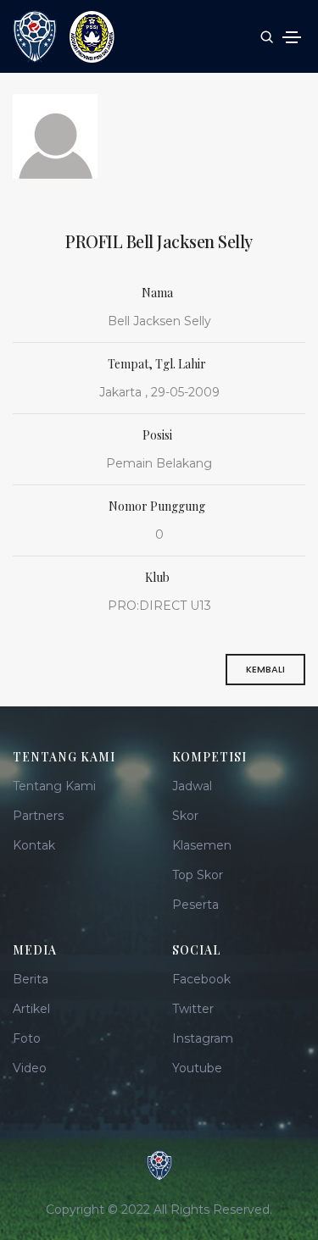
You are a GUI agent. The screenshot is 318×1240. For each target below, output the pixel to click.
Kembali (265, 669)
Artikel (31, 1008)
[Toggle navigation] (291, 37)
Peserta (195, 904)
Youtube (197, 1068)
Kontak (34, 845)
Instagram (202, 1038)
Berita (30, 979)
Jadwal (192, 786)
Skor (185, 815)
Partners (38, 815)
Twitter (193, 1008)
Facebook (201, 979)
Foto (27, 1038)
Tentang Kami (54, 786)
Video (30, 1068)
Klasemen (202, 845)
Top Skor (197, 875)
